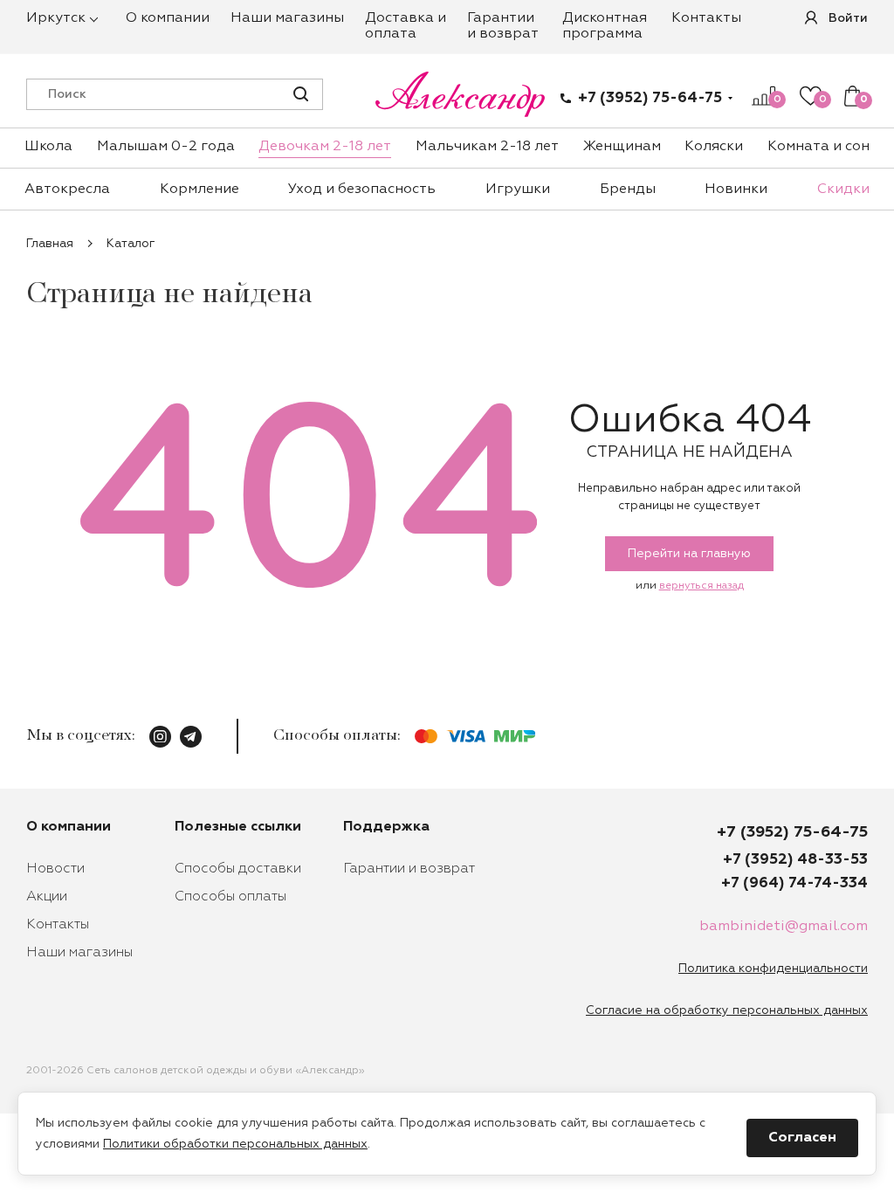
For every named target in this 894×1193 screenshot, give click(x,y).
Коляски (713, 147)
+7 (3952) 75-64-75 (650, 98)
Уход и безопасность (362, 190)
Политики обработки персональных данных (235, 1144)
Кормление (199, 190)
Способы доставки (238, 869)
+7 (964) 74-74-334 (794, 883)
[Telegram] (191, 737)
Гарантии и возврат (409, 869)
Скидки (843, 190)
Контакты (706, 18)
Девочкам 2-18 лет (324, 147)
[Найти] (300, 93)
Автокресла (67, 190)
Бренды (628, 190)
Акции (46, 897)
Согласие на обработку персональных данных (727, 1010)
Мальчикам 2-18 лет (487, 147)
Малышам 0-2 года (166, 147)
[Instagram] (160, 737)
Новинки (736, 190)
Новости (55, 869)
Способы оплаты (230, 897)
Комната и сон (818, 147)
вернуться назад (701, 586)
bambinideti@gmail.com (783, 927)
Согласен (802, 1138)
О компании (168, 18)
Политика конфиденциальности (773, 968)
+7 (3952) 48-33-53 (795, 859)
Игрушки (517, 190)
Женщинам (622, 147)
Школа (48, 147)
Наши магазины (287, 18)
